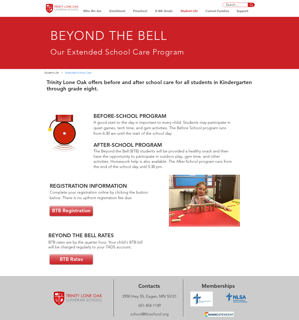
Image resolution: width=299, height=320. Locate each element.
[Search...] (251, 5)
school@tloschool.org (149, 314)
